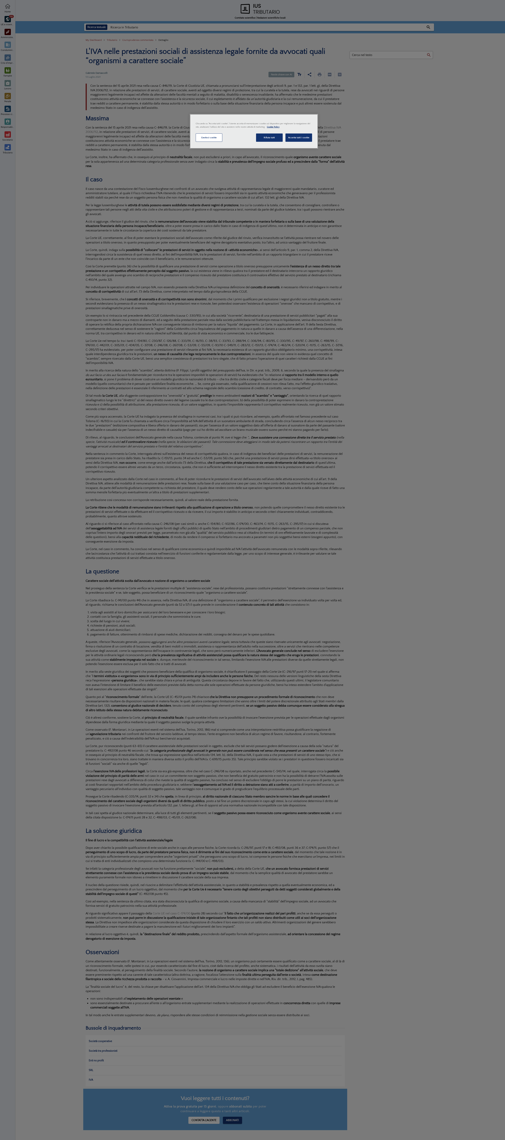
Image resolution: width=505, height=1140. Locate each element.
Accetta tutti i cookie (299, 137)
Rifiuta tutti (269, 137)
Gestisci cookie (209, 137)
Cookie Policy (273, 127)
